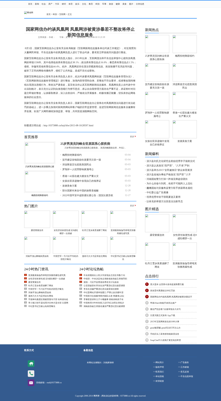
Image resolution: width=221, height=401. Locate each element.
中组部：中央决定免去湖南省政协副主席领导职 (105, 278)
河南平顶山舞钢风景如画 (37, 256)
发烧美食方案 (69, 185)
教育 (91, 4)
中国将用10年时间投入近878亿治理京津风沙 (104, 303)
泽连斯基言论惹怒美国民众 (76, 164)
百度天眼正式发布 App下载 (162, 315)
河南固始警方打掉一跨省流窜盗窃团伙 (167, 179)
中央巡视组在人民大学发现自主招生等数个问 (104, 275)
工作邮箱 (185, 367)
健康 (118, 4)
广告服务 (185, 362)
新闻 (37, 4)
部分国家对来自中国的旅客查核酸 (80, 190)
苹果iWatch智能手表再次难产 (163, 303)
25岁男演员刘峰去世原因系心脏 (39, 166)
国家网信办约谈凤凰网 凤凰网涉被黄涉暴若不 (171, 297)
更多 (132, 136)
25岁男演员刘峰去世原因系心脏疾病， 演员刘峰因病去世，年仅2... (93, 148)
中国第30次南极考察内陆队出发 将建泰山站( (104, 296)
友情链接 (160, 381)
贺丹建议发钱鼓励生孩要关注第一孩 (81, 159)
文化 (84, 4)
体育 (71, 4)
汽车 (57, 4)
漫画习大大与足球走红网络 (94, 256)
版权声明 (160, 367)
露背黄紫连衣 (37, 230)
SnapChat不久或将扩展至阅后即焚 (165, 340)
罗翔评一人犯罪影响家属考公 (78, 169)
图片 (131, 4)
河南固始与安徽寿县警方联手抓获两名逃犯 (170, 188)
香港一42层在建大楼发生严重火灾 (80, 176)
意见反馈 (185, 372)
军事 (104, 4)
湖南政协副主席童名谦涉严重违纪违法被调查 (104, 306)
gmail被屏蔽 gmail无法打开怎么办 (165, 328)
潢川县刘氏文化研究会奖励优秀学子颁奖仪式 (171, 161)
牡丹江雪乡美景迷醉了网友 (94, 230)
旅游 (111, 4)
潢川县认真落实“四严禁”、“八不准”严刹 (168, 165)
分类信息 (140, 4)
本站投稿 (160, 376)
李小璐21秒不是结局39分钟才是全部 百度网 (48, 303)
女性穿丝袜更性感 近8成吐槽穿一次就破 (46, 278)
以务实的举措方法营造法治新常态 (165, 201)
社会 (44, 4)
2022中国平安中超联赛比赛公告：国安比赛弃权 (87, 195)
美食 (124, 4)
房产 (50, 4)
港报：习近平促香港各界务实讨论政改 (101, 282)
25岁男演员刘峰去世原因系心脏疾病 (85, 143)
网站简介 (160, 362)
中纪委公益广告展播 (157, 192)
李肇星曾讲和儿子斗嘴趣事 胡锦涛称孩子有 (103, 299)
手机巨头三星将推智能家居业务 (164, 334)
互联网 (62, 14)
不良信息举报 (187, 376)
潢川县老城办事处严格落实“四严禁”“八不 (169, 174)
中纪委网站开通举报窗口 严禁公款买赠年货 (103, 292)
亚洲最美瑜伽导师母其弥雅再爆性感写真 (47, 275)
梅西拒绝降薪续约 (39, 195)
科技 (97, 4)
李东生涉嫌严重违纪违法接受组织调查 (101, 289)
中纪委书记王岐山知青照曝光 (41, 306)
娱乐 (77, 4)
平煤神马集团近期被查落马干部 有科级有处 (48, 299)
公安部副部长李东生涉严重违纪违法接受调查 (104, 285)
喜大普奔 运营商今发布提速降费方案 (167, 284)
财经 (64, 4)
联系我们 (160, 372)
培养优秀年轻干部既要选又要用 (163, 197)
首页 (30, 4)
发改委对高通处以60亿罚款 (162, 290)
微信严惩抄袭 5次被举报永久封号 (165, 309)
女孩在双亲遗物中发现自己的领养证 (81, 181)
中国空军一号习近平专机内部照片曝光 (46, 289)
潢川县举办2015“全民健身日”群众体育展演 (169, 170)
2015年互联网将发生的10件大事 (164, 321)
